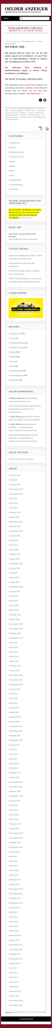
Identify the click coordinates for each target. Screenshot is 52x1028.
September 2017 (16, 740)
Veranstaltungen (16, 184)
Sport (12, 175)
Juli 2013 (13, 968)
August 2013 (15, 963)
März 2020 (14, 610)
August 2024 (15, 484)
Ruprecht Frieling (17, 434)
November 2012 (16, 1005)
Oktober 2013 (15, 954)
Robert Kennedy (11, 117)
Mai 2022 (14, 545)
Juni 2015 (14, 861)
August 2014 (15, 907)
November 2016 (16, 786)
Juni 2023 (14, 503)
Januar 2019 (15, 670)
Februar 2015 (15, 879)
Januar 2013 (15, 995)
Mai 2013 (14, 977)
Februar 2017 (15, 772)
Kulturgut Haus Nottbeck (26, 67)
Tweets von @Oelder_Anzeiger (21, 459)
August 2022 (15, 535)
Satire (12, 170)
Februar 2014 (15, 935)
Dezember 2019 (16, 624)
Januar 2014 (15, 940)
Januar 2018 (15, 721)
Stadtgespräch (15, 180)
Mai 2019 (14, 651)
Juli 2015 (13, 856)
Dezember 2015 (16, 833)
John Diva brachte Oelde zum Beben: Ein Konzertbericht (25, 408)
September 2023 (16, 493)
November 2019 (16, 628)
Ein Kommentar (11, 119)
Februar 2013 (15, 991)
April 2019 (14, 656)
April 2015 (14, 870)
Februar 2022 (15, 554)
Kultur (12, 161)
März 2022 (14, 549)
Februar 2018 (15, 717)
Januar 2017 (15, 777)
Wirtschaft (14, 189)
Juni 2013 (14, 972)
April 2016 (14, 814)
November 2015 (16, 837)
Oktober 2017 (15, 735)
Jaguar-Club (29, 84)
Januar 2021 (15, 582)
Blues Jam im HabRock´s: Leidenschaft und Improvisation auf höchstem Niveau (23, 427)
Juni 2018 (14, 698)
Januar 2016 (15, 828)
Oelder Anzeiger (26, 8)
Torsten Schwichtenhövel (20, 405)
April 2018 (14, 707)
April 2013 (14, 982)
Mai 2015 (14, 865)
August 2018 (15, 689)
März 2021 (14, 577)
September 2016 (16, 796)
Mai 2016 (14, 810)
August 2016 (15, 800)
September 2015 (16, 847)
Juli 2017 (13, 749)
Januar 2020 (15, 619)
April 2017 (14, 763)
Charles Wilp (30, 110)
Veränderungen (39, 117)
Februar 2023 (15, 512)
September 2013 (16, 958)
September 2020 (16, 586)
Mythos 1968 (14, 47)
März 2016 (14, 819)
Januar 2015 (15, 884)
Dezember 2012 (16, 1000)
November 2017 (16, 730)
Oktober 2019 (15, 633)
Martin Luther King (36, 113)
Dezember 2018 (16, 675)
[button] (40, 100)
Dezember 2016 (16, 782)
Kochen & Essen (16, 156)
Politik (12, 166)
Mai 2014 (14, 921)
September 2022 (16, 531)
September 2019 (16, 638)
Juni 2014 (14, 916)
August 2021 (15, 568)
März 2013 (14, 986)
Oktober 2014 (15, 898)
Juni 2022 (14, 540)
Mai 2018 (14, 703)
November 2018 (16, 679)
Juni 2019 (14, 647)
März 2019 (14, 661)
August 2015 (15, 851)
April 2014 (14, 926)
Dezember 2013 (16, 944)
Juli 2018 (13, 693)
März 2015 (14, 875)
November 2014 (16, 893)
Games (13, 147)
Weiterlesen (34, 93)
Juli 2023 (13, 498)
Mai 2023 (14, 507)
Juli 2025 (13, 479)
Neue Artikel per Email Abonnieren (23, 239)
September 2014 (16, 902)
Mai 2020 (14, 600)
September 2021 (16, 563)
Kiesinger (41, 110)
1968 (6, 110)
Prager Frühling (12, 115)
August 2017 (15, 744)
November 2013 (16, 949)
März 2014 (14, 930)
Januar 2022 (15, 558)
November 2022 (16, 521)
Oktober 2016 (15, 791)
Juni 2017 (14, 754)
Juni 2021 (14, 572)
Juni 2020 (14, 596)
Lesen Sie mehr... (26, 217)
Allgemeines (15, 142)
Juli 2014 (13, 912)
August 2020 (15, 591)
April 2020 (14, 605)
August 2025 (15, 475)
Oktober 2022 (15, 526)
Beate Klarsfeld (16, 110)
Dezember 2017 (16, 726)
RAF (43, 115)
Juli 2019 (13, 642)
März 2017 (14, 768)
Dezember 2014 (16, 889)
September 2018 (16, 684)
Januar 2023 (15, 517)
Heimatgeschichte (26, 108)
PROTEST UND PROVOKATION (30, 115)
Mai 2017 (14, 758)
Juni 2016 (14, 805)
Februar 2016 (15, 823)
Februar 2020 (15, 614)
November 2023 (16, 489)
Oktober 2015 (15, 842)
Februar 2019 (15, 665)
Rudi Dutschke (25, 117)
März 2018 (14, 712)
